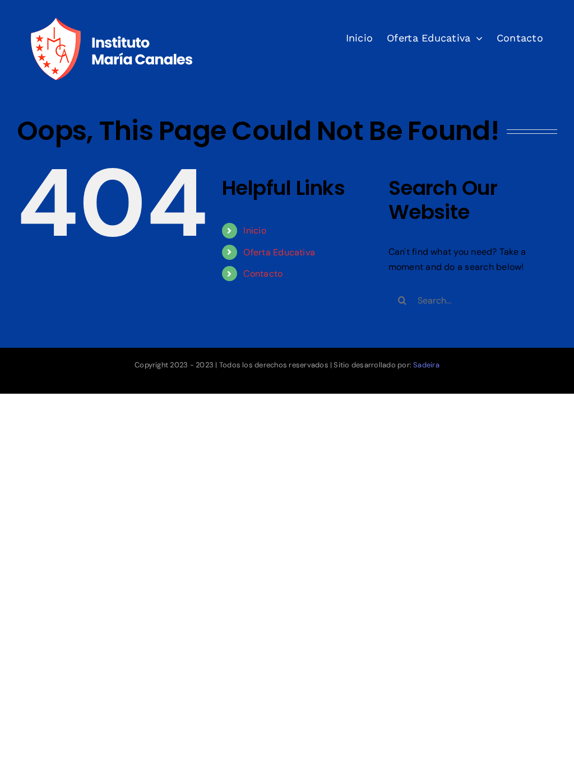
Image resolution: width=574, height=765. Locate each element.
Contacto (263, 273)
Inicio (254, 230)
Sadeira (426, 365)
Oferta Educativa (279, 252)
